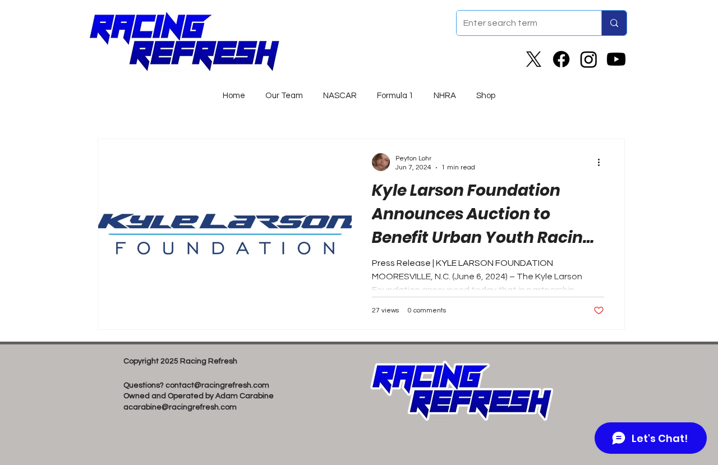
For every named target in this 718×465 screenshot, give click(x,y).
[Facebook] (561, 59)
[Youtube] (616, 59)
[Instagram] (589, 59)
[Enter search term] (614, 23)
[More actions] (602, 162)
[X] (534, 59)
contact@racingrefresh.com (217, 385)
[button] (340, 91)
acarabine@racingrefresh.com (180, 407)
